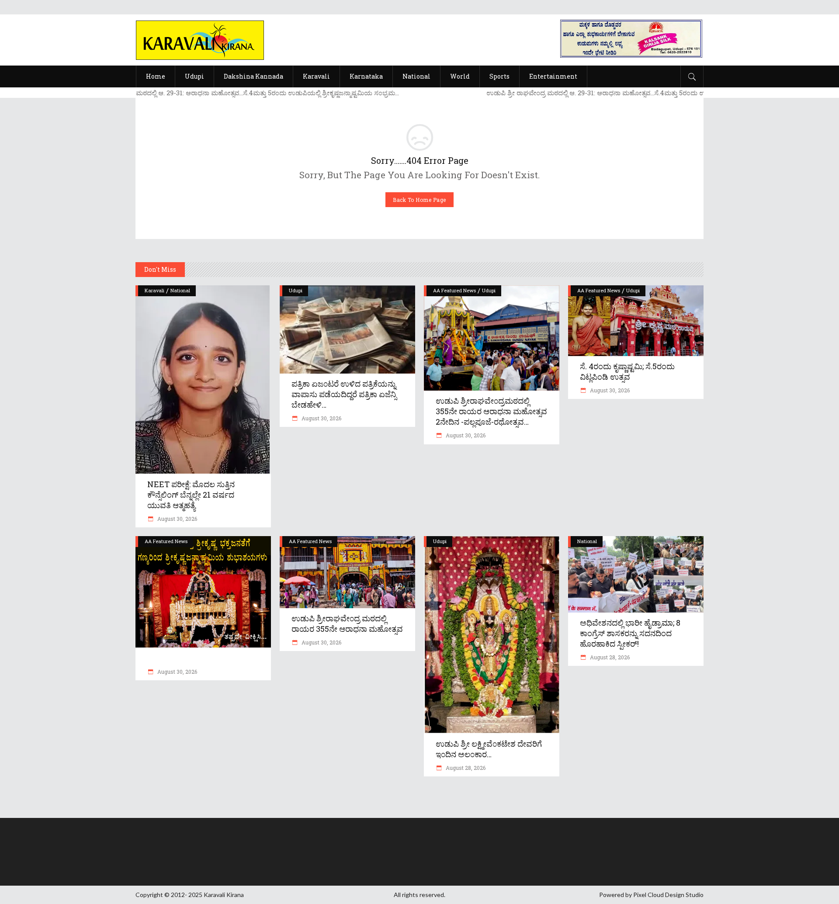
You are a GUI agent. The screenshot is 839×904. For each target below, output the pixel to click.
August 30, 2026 (176, 518)
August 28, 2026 (464, 767)
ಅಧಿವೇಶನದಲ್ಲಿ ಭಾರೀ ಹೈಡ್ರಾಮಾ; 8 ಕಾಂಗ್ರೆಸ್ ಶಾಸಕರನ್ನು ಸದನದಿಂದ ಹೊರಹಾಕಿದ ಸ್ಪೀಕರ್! (630, 633)
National (180, 290)
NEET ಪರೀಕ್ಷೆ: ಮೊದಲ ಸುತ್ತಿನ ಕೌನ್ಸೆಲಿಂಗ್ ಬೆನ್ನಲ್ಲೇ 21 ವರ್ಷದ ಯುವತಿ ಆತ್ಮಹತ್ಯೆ (191, 494)
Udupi (295, 290)
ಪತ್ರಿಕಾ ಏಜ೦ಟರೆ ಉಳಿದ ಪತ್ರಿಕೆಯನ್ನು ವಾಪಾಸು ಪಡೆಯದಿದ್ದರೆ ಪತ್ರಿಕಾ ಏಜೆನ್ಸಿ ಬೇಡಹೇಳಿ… (343, 394)
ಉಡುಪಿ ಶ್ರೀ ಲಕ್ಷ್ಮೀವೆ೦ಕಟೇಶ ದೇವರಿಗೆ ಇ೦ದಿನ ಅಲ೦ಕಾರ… (489, 748)
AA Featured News (454, 290)
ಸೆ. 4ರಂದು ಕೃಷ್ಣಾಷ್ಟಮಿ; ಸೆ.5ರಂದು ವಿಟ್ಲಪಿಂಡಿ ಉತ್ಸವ (627, 371)
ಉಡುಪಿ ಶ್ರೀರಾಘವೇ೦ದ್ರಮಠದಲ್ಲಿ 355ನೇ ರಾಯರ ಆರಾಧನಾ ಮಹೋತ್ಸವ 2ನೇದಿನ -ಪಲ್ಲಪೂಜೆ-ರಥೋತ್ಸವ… (491, 411)
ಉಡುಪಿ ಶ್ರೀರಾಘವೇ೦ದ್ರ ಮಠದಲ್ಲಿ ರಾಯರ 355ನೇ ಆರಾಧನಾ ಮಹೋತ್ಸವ (347, 623)
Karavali (154, 290)
